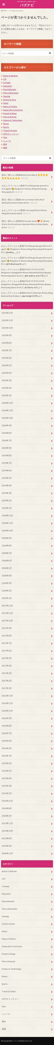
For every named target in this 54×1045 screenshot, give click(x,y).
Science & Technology (12, 120)
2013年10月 (7, 831)
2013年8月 (7, 838)
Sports (6, 127)
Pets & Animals (10, 117)
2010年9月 (7, 846)
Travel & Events (10, 130)
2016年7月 (7, 733)
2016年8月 (7, 725)
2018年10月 (7, 530)
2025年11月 (7, 320)
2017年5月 (7, 658)
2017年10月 (7, 620)
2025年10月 (7, 328)
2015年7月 (7, 755)
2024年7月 (7, 440)
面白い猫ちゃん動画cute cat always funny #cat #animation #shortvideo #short (23, 201)
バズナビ (27, 5)
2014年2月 (7, 816)
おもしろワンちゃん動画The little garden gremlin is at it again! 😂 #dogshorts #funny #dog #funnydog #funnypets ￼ (25, 188)
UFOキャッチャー (11, 134)
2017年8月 (7, 635)
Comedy (6, 82)
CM (4, 79)
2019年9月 (7, 448)
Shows (6, 123)
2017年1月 (7, 688)
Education (7, 86)
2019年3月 (7, 493)
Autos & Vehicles (10, 76)
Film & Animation (10, 93)
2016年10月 (7, 710)
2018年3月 (7, 583)
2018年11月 (7, 523)
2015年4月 (7, 778)
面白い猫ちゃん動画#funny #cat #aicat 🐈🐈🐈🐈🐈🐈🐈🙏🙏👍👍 (25, 176)
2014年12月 (7, 800)
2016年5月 (7, 748)
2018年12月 (7, 515)
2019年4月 (7, 485)
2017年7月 (7, 643)
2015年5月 (7, 770)
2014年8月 (7, 808)
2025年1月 (7, 395)
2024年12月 (7, 403)
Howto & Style (9, 100)
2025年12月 (7, 312)
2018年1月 (7, 598)
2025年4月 (7, 373)
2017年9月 (7, 628)
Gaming (6, 96)
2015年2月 (7, 793)
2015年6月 (7, 763)
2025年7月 (7, 350)
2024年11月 (7, 410)
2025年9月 (7, 335)
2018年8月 (7, 545)
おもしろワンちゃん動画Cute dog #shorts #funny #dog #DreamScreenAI (24, 212)
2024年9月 (7, 425)
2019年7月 (7, 463)
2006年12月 (7, 853)
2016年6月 (7, 740)
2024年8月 (7, 433)
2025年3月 (7, 380)
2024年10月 (7, 418)
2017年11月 (7, 613)
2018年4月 (7, 575)
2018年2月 (7, 590)
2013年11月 (7, 823)
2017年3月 (7, 673)
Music (5, 103)
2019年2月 (7, 500)
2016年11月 (7, 703)
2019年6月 (7, 470)
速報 (5, 147)
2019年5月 (7, 478)
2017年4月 (7, 665)
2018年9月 (7, 538)
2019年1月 (7, 508)
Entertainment (9, 89)
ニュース (7, 141)
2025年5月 (7, 365)
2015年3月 (7, 785)
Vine (5, 137)
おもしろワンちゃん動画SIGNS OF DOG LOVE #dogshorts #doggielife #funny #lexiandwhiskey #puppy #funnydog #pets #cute (26, 272)
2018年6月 (7, 560)
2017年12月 (7, 605)
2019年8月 (7, 455)
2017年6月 (7, 650)
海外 (5, 144)
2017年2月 (7, 680)
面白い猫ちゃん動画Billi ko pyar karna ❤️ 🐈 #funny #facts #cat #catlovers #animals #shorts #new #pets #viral (25, 224)
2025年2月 (7, 388)
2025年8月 (7, 343)
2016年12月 (7, 695)
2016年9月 (7, 718)
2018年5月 (7, 568)
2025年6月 (7, 358)
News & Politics (10, 106)
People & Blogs (10, 113)
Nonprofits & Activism (13, 110)
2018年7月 (7, 553)
